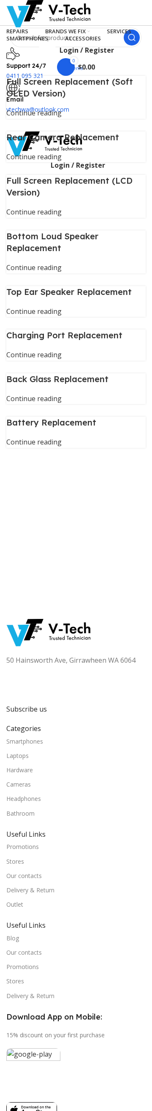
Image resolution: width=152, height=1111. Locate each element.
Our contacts (24, 876)
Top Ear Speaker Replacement (69, 291)
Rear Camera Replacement (62, 137)
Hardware (19, 770)
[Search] (132, 37)
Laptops (17, 756)
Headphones (23, 799)
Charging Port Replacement (64, 335)
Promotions (22, 847)
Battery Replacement (51, 422)
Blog (12, 938)
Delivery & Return (30, 890)
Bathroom (20, 813)
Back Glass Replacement (57, 379)
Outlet (14, 904)
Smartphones (24, 741)
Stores (15, 861)
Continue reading (34, 113)
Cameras (18, 784)
